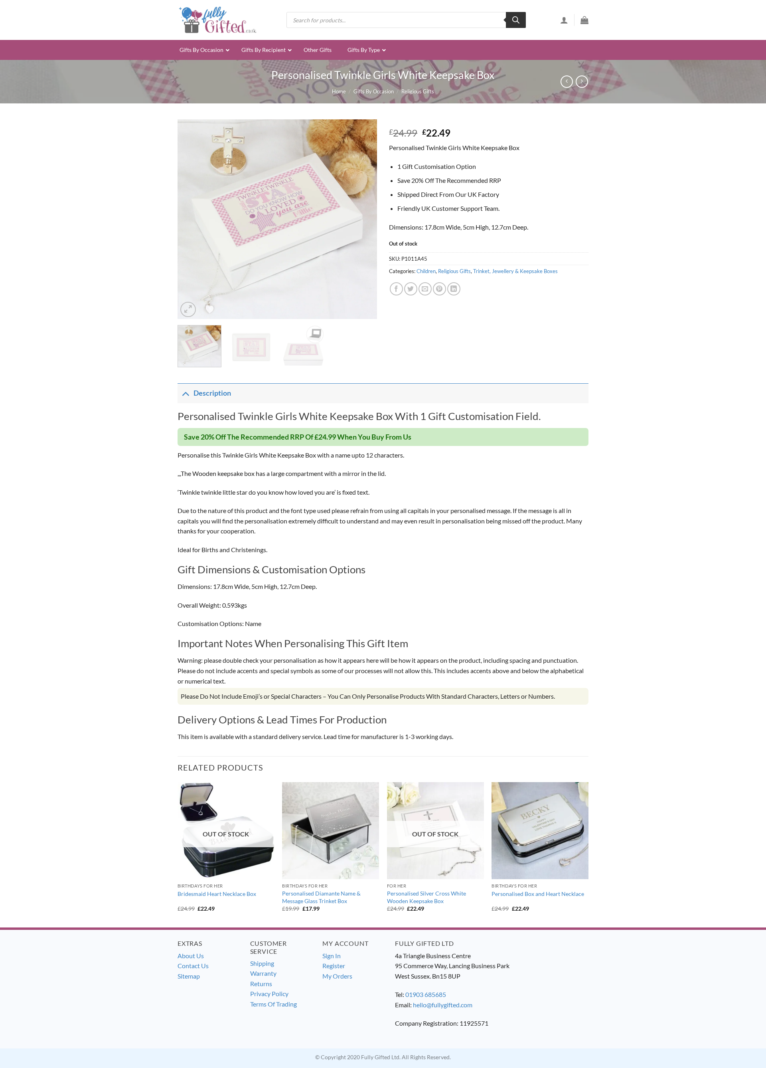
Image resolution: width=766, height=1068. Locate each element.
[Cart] (584, 20)
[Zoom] (188, 309)
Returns (261, 983)
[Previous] (191, 219)
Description (212, 393)
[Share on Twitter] (410, 288)
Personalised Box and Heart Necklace (538, 893)
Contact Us (193, 965)
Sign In (331, 955)
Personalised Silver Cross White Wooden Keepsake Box (426, 897)
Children (426, 271)
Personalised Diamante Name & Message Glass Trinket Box (321, 897)
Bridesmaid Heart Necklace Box (217, 893)
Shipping (262, 963)
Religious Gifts (417, 91)
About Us (191, 955)
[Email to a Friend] (425, 288)
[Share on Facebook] (396, 288)
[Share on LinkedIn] (453, 288)
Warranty (263, 973)
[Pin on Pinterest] (439, 288)
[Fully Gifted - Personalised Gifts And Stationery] (217, 19)
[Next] (363, 219)
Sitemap (189, 976)
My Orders (337, 976)
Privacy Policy (269, 993)
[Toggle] (185, 393)
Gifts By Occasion (373, 91)
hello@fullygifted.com (442, 1005)
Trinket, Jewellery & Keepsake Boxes (515, 271)
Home (339, 91)
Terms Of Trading (273, 1004)
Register (333, 965)
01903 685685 (425, 994)
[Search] (516, 20)
